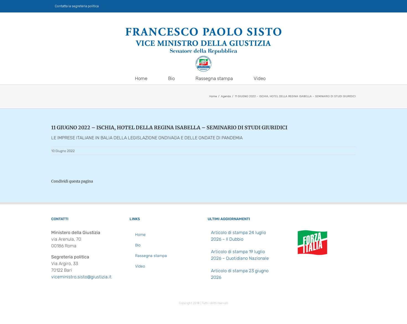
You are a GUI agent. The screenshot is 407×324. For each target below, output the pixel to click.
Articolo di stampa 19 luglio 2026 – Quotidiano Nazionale (240, 255)
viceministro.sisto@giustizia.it (81, 276)
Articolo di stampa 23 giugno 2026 (240, 274)
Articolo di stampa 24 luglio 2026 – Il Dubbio (238, 236)
